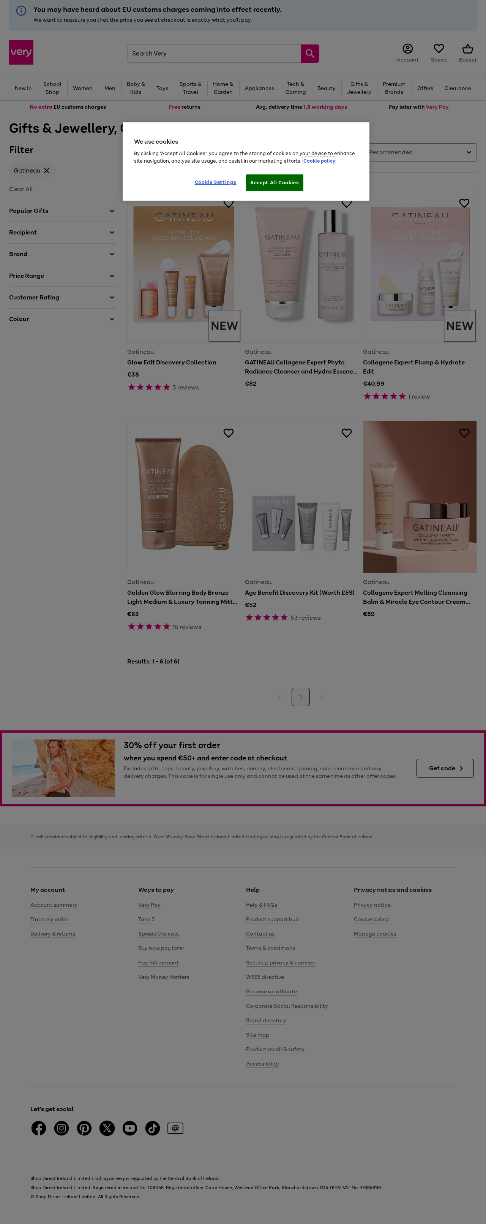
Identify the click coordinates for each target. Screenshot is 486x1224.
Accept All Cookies (274, 182)
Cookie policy (319, 161)
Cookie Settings (216, 182)
